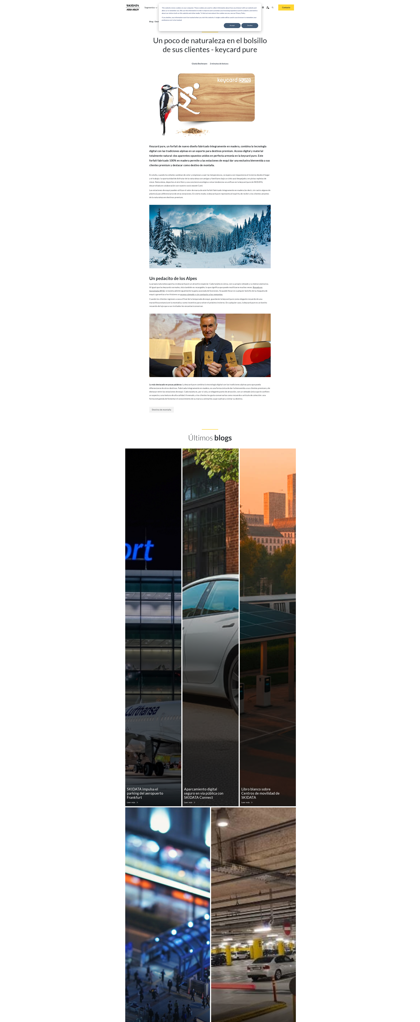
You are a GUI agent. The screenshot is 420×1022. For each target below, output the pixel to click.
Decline (249, 25)
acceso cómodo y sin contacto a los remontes (201, 294)
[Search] (272, 7)
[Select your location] (263, 7)
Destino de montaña (161, 409)
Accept (232, 25)
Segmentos (149, 7)
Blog (151, 21)
